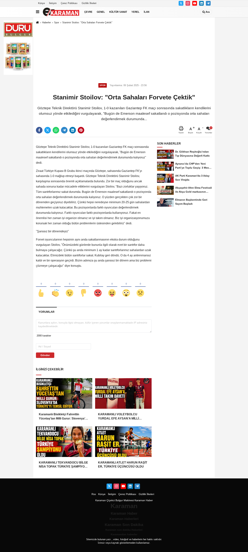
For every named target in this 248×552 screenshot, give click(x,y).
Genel (101, 12)
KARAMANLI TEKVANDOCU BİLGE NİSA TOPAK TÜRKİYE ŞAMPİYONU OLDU (64, 465)
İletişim (53, 3)
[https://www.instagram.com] (188, 3)
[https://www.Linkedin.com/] (201, 3)
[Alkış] (55, 287)
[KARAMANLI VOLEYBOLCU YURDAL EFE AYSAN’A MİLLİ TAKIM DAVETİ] (123, 393)
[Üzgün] (140, 287)
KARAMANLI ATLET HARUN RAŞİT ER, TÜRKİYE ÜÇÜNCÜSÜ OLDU (122, 464)
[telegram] (64, 130)
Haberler (46, 22)
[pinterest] (81, 130)
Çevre (88, 12)
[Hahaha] (112, 287)
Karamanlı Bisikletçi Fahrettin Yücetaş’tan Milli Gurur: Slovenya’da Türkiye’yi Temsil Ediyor (64, 417)
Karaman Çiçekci (105, 500)
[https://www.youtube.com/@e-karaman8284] (194, 3)
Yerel (135, 12)
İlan (146, 12)
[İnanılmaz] (126, 287)
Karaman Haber (144, 500)
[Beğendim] (41, 287)
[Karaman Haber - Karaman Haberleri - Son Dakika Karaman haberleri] (61, 12)
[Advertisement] (124, 52)
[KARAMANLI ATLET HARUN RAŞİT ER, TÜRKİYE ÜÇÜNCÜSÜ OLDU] (123, 441)
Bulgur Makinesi (124, 500)
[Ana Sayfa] (37, 22)
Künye (41, 3)
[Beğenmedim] (83, 287)
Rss (94, 494)
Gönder (45, 355)
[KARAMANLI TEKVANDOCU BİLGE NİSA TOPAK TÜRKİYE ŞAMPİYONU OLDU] (64, 441)
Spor (56, 22)
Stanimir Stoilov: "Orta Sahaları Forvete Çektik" (87, 22)
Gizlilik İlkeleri (89, 3)
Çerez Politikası (69, 3)
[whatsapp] (56, 130)
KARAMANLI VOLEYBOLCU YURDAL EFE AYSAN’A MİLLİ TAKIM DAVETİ (118, 417)
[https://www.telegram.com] (208, 3)
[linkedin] (72, 130)
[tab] (46, 312)
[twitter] (47, 130)
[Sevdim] (69, 287)
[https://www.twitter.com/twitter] (181, 3)
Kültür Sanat (118, 12)
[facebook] (39, 130)
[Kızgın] (98, 287)
